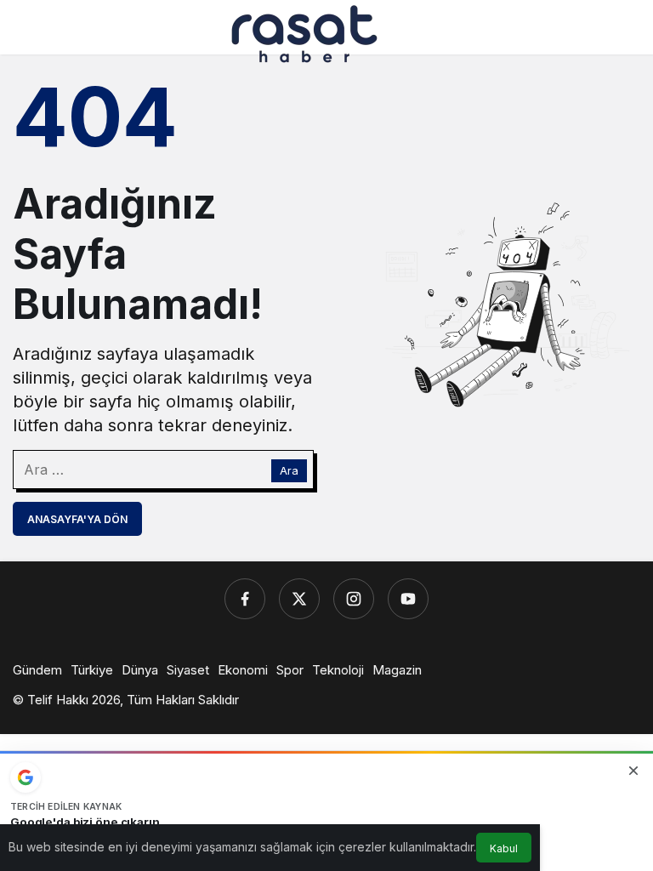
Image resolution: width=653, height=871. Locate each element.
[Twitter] (299, 598)
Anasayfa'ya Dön (77, 519)
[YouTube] (408, 598)
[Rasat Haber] (304, 32)
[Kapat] (633, 771)
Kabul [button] (504, 848)
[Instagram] (353, 598)
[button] (591, 34)
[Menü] (26, 34)
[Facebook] (244, 598)
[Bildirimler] (626, 34)
